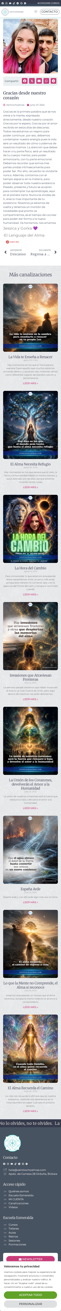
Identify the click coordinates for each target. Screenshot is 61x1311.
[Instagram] (6, 3)
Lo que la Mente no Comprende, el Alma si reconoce (30, 985)
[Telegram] (18, 3)
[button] (35, 12)
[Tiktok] (14, 3)
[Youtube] (10, 3)
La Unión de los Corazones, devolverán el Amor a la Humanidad (30, 784)
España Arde (30, 889)
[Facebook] (3, 3)
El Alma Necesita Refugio (30, 464)
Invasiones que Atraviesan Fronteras (30, 677)
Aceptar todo (30, 1295)
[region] (30, 1286)
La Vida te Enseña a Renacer (30, 357)
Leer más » (30, 383)
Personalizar (30, 1304)
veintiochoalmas (16, 12)
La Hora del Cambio (30, 568)
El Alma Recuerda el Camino (30, 1088)
